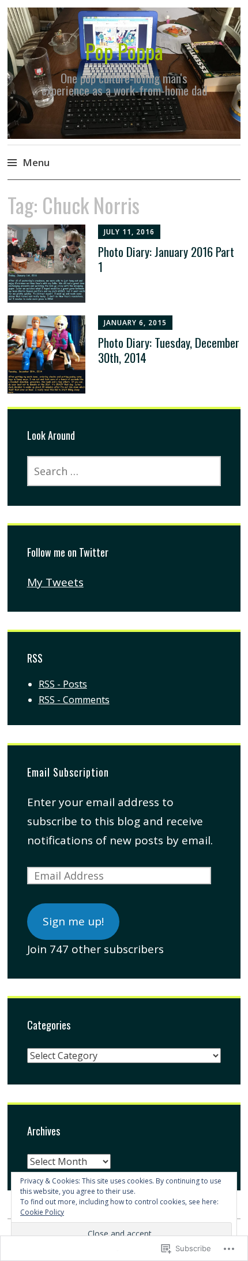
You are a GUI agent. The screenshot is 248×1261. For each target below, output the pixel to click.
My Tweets (55, 582)
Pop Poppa (124, 50)
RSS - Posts (63, 684)
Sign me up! (73, 921)
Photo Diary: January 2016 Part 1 (166, 258)
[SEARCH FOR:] (124, 471)
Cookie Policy (42, 1212)
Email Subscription (68, 772)
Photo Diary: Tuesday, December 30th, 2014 (168, 349)
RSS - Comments (74, 699)
